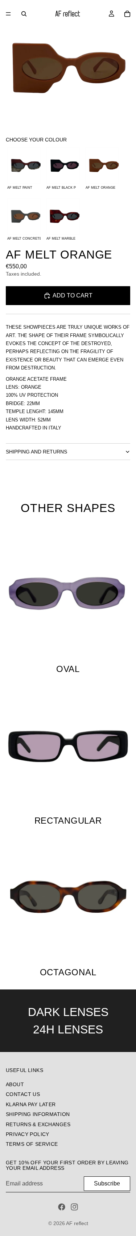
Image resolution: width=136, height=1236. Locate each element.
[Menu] (8, 13)
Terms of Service (32, 1144)
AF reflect (77, 1223)
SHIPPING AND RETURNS (36, 452)
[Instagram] (74, 1207)
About (15, 1084)
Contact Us (23, 1094)
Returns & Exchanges (38, 1124)
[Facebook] (61, 1207)
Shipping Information (38, 1114)
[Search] (24, 14)
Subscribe (107, 1183)
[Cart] (127, 14)
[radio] (24, 170)
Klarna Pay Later (31, 1104)
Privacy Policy (27, 1134)
